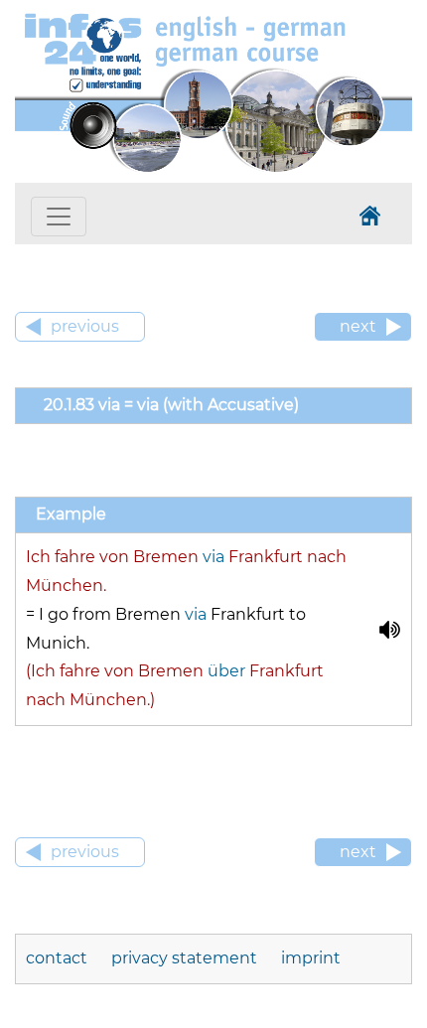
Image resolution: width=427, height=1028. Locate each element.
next (358, 326)
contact (56, 958)
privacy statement (184, 958)
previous (85, 326)
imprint (311, 958)
